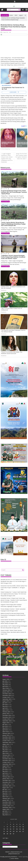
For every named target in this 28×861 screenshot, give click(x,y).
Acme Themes (15, 858)
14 (4, 829)
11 (16, 826)
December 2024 (7, 715)
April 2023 (5, 751)
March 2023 (6, 753)
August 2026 (6, 679)
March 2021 (6, 796)
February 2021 (6, 798)
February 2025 (6, 711)
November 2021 (7, 782)
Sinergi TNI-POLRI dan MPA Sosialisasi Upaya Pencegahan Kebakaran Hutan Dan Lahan (21, 156)
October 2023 (6, 740)
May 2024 (5, 728)
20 (23, 829)
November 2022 (7, 760)
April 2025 (5, 708)
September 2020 (7, 807)
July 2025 (5, 702)
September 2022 (7, 764)
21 (4, 831)
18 (16, 829)
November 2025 (7, 695)
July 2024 (5, 724)
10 (13, 826)
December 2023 (7, 737)
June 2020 (5, 813)
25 (16, 831)
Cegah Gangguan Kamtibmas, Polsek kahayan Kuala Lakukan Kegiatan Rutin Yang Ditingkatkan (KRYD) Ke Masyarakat (7, 158)
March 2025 (6, 710)
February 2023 (6, 755)
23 (10, 831)
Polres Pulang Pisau (6, 149)
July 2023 (5, 746)
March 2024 (6, 731)
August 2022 (6, 766)
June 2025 (5, 704)
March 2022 (6, 775)
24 (13, 831)
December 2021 (7, 780)
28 (4, 833)
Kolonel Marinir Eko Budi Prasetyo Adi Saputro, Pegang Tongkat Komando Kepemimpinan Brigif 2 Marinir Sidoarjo (13, 621)
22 (7, 831)
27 (23, 831)
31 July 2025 (4, 188)
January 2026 (6, 692)
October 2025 (6, 697)
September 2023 (7, 742)
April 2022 (5, 773)
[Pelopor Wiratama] (2, 9)
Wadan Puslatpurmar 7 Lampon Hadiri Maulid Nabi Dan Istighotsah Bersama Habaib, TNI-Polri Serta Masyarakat (13, 593)
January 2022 (6, 778)
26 (20, 831)
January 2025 (6, 713)
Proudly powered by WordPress (8, 856)
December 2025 (7, 693)
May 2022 (5, 771)
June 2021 (5, 791)
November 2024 (7, 717)
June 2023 (5, 748)
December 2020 (7, 802)
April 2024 (5, 730)
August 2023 (6, 744)
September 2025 (7, 699)
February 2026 (6, 690)
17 (13, 829)
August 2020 (6, 809)
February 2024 (6, 733)
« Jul (4, 838)
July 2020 (5, 811)
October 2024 (6, 719)
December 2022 (7, 758)
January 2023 (6, 757)
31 (13, 833)
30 (10, 833)
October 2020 (6, 805)
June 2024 (5, 726)
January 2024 (6, 735)
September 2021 (7, 786)
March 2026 (6, 688)
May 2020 (5, 814)
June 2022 (5, 769)
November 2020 (7, 804)
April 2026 (5, 686)
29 (7, 833)
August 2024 (6, 722)
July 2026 (5, 681)
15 (7, 829)
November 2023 (7, 739)
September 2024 (7, 720)
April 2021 (5, 795)
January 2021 (6, 800)
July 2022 (5, 767)
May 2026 (5, 684)
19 (20, 829)
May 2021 (5, 793)
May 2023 (5, 749)
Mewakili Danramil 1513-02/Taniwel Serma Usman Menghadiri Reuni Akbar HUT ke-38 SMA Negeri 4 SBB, (13, 581)
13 (23, 826)
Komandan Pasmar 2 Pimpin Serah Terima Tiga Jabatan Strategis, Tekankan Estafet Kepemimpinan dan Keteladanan (14, 600)
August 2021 (6, 787)
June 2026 (5, 683)
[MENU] (26, 10)
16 (10, 829)
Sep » (6, 838)
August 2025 (6, 701)
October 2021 (6, 784)
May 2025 (5, 706)
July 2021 (5, 789)
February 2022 (6, 777)
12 (20, 826)
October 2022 (6, 762)
